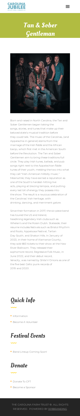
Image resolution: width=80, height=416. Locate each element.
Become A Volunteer (25, 322)
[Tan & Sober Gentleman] (40, 83)
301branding (57, 408)
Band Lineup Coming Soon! (30, 351)
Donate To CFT (22, 381)
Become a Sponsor (24, 387)
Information (20, 316)
